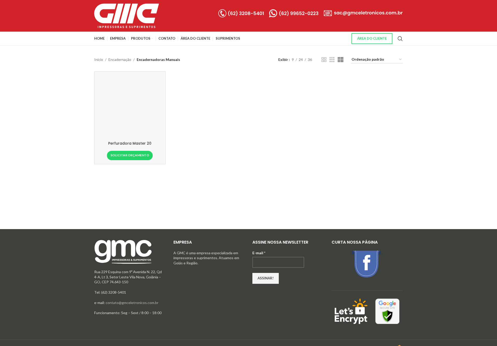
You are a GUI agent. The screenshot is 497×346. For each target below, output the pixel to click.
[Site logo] (126, 15)
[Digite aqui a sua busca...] (400, 38)
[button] (130, 155)
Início (98, 59)
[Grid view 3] (332, 60)
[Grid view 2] (323, 60)
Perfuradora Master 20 (129, 143)
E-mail (258, 253)
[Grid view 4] (340, 60)
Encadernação (119, 59)
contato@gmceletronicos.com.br (132, 302)
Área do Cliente (372, 38)
